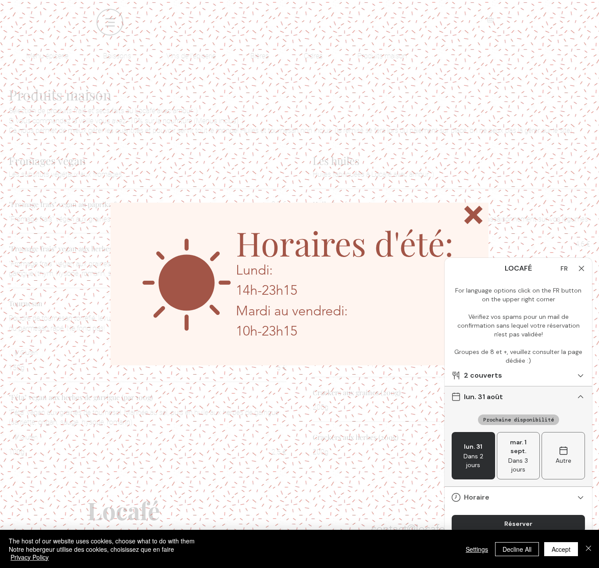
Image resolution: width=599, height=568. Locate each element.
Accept (561, 549)
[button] (473, 215)
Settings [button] (477, 549)
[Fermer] (588, 549)
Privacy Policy (30, 557)
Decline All (517, 549)
